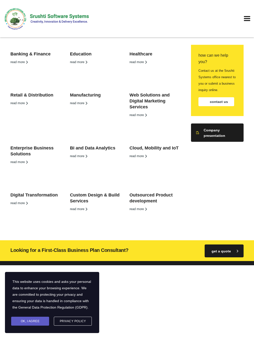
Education (81, 53)
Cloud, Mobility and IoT (154, 147)
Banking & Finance (30, 53)
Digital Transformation (34, 195)
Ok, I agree (30, 321)
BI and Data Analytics (92, 147)
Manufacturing (85, 95)
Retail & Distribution (31, 95)
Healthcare (140, 53)
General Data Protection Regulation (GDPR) (53, 307)
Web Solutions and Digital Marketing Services (149, 101)
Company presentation (214, 133)
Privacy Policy (73, 321)
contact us (219, 102)
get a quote (221, 251)
